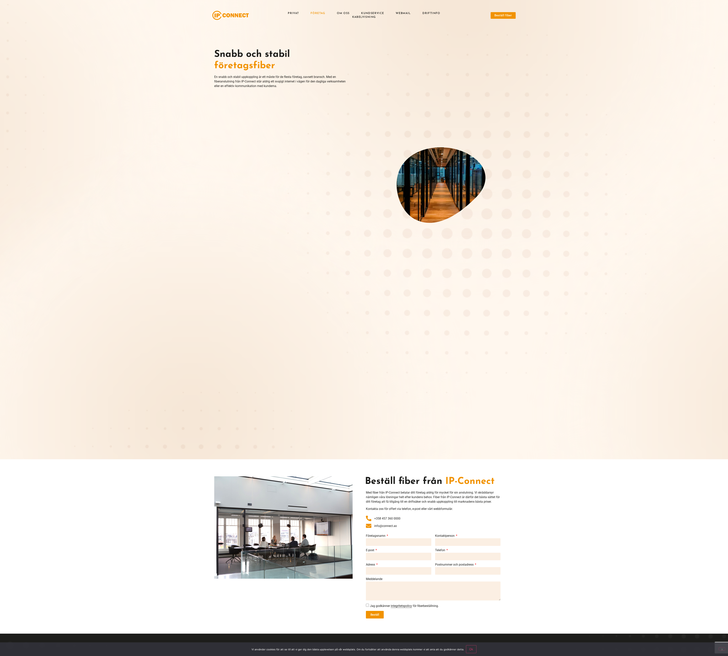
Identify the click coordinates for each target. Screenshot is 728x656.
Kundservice (372, 13)
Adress (371, 564)
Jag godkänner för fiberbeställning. (404, 606)
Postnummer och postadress (454, 564)
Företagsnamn (376, 536)
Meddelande (374, 579)
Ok (471, 649)
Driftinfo (431, 13)
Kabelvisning (364, 17)
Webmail (403, 13)
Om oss (343, 13)
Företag (318, 13)
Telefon (440, 550)
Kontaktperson (445, 536)
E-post (370, 550)
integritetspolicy (401, 606)
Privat (293, 13)
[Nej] (722, 649)
